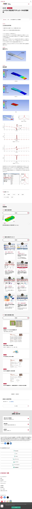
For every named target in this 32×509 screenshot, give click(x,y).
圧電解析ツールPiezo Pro (7, 43)
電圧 (5, 36)
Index (2, 506)
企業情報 (1, 485)
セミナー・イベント (3, 481)
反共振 (23, 194)
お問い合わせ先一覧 (3, 490)
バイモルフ (14, 194)
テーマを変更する (11, 401)
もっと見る (16, 405)
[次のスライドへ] (29, 223)
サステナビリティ (3, 483)
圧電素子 (9, 194)
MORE (16, 212)
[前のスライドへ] (3, 223)
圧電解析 (26, 43)
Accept (16, 507)
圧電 (4, 194)
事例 (8, 19)
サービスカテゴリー (3, 476)
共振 (15, 39)
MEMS (12, 197)
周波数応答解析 (15, 41)
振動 (18, 35)
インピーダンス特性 (6, 197)
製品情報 (1, 480)
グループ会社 (2, 489)
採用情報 (1, 487)
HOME (5, 19)
